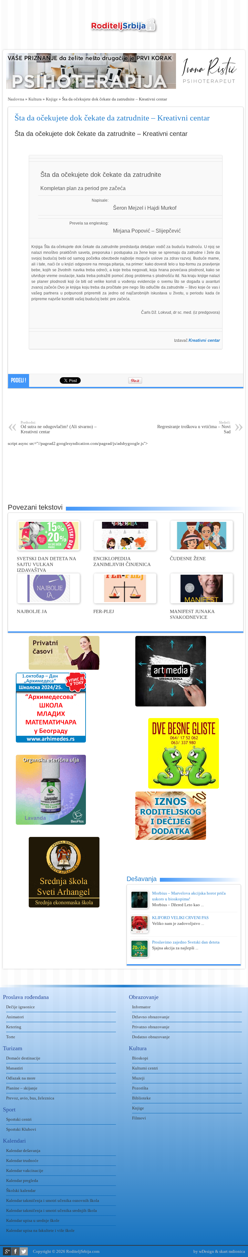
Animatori (15, 1016)
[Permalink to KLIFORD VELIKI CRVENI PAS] (139, 931)
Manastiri (14, 1068)
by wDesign (203, 1251)
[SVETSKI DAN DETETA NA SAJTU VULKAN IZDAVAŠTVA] (48, 549)
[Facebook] (15, 1251)
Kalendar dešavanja (23, 1150)
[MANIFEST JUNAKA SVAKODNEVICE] (201, 602)
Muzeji (138, 1078)
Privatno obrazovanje (151, 1026)
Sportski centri (19, 1119)
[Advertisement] (125, 404)
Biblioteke (141, 1098)
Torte (10, 1036)
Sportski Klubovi (21, 1129)
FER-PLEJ (103, 611)
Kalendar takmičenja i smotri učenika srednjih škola (51, 1210)
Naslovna (16, 99)
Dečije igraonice (20, 1006)
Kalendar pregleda (22, 1180)
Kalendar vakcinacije (24, 1170)
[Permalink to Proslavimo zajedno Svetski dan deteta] (139, 956)
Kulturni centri (145, 1068)
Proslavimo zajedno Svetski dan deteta (186, 942)
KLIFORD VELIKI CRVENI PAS (180, 917)
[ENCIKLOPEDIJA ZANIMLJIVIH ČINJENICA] (125, 549)
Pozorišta (140, 1088)
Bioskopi (140, 1058)
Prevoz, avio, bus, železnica (30, 1098)
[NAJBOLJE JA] (48, 602)
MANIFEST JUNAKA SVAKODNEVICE (192, 614)
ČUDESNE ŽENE (188, 558)
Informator (141, 1006)
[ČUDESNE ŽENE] (201, 549)
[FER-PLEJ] (125, 602)
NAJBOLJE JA (32, 611)
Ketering (13, 1026)
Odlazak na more (21, 1078)
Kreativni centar (204, 340)
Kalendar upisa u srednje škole (32, 1220)
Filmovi (139, 1118)
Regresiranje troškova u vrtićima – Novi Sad (194, 427)
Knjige (52, 99)
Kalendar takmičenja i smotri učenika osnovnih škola (52, 1200)
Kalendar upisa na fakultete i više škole (40, 1230)
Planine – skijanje (21, 1088)
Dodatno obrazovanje (151, 1036)
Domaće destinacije (23, 1058)
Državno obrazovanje (151, 1016)
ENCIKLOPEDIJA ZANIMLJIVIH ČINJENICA (122, 561)
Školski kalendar (21, 1190)
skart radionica (232, 1251)
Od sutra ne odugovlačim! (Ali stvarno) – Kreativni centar (59, 427)
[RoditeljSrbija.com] (124, 29)
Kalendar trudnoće (22, 1160)
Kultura (35, 99)
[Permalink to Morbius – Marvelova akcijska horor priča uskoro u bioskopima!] (139, 907)
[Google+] (7, 1251)
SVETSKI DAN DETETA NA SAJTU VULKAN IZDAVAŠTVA (46, 564)
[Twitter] (24, 1251)
